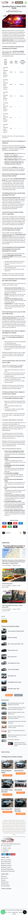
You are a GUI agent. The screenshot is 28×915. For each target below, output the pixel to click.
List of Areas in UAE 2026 (13, 739)
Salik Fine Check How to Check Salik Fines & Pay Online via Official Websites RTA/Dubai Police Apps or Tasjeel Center (13, 561)
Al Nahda (16, 820)
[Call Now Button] (25, 912)
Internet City (11, 826)
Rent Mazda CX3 (12, 675)
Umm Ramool (18, 832)
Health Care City (19, 825)
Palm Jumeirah (6, 831)
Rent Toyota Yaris (12, 656)
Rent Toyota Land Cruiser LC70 (15, 644)
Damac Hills (19, 823)
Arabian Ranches (16, 821)
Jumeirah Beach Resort (9, 828)
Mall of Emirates (5, 829)
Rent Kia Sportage (12, 637)
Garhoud (13, 825)
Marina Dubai (13, 829)
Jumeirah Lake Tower (20, 828)
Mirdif (24, 829)
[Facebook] (4, 523)
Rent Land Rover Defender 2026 (16, 631)
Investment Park (18, 826)
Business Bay (5, 823)
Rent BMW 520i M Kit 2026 (14, 682)
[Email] (15, 526)
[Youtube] (14, 854)
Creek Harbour (12, 823)
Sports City (12, 832)
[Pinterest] (15, 523)
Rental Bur (22, 821)
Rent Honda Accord (12, 650)
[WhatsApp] (10, 526)
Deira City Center (6, 825)
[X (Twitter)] (10, 523)
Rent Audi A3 (19, 770)
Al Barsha (6, 820)
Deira (24, 823)
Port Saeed (13, 831)
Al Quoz (21, 820)
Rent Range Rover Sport (14, 663)
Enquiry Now (18, 695)
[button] (12, 2)
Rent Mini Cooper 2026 (13, 688)
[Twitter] (5, 854)
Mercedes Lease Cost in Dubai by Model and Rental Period (20, 744)
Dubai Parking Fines (7, 583)
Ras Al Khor (18, 831)
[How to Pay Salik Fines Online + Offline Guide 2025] (14, 596)
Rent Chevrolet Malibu (13, 669)
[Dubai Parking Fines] (14, 574)
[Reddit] (4, 526)
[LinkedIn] (20, 523)
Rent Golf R (18, 790)
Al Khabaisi (11, 820)
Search (3, 616)
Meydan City (19, 829)
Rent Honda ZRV (6, 809)
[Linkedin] (10, 854)
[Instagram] (7, 854)
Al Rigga (9, 821)
